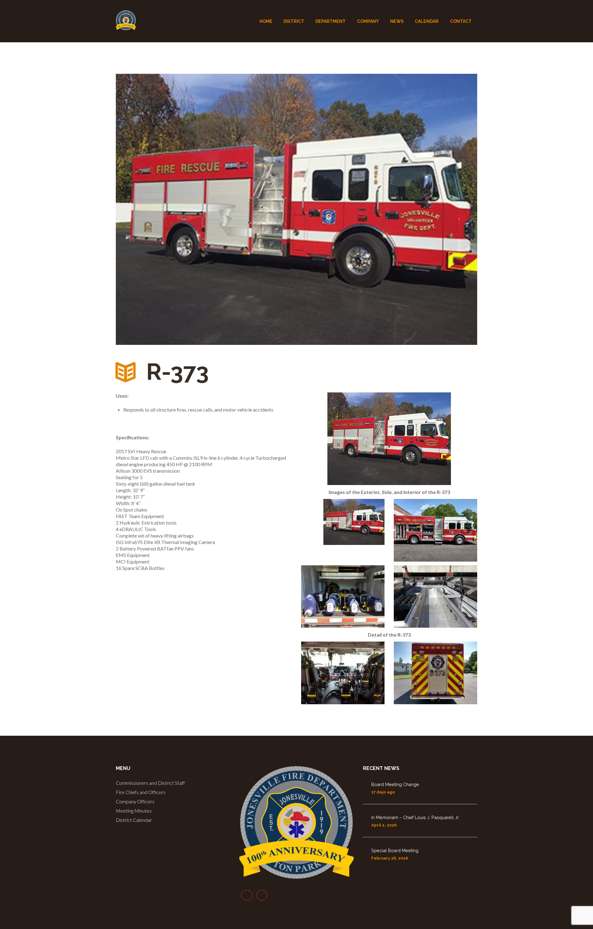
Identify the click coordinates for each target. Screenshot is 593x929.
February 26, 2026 (389, 858)
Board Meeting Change (395, 784)
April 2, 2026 (384, 825)
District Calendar (134, 820)
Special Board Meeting (394, 850)
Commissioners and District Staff (150, 783)
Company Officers (135, 801)
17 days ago (383, 792)
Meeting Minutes (134, 811)
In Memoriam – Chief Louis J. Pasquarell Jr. (415, 817)
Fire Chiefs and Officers (141, 792)
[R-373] (296, 209)
